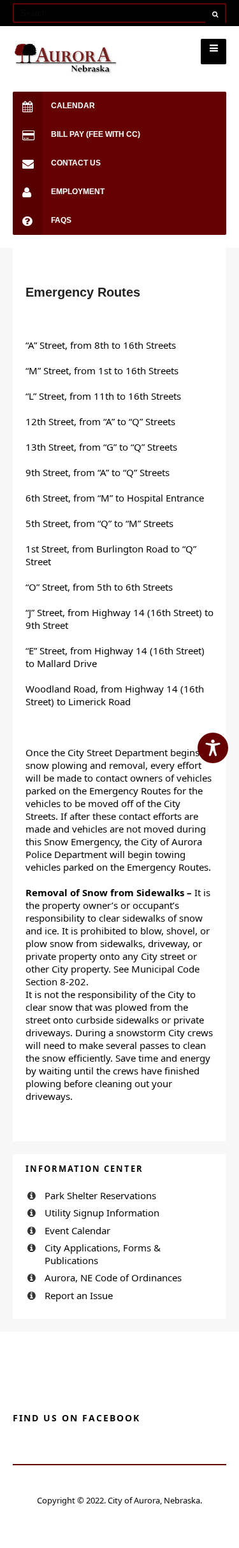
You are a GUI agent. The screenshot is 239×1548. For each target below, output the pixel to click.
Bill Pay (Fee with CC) (95, 134)
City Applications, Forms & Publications (103, 1254)
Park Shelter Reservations (100, 1195)
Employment (78, 191)
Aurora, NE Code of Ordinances (113, 1277)
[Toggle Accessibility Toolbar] (212, 747)
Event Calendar (77, 1230)
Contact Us (76, 162)
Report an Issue (79, 1295)
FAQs (61, 220)
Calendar (73, 105)
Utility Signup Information (102, 1212)
